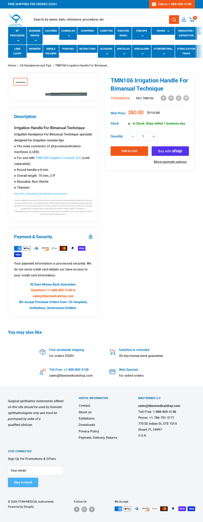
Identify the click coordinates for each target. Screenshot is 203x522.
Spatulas (123, 48)
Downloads (87, 425)
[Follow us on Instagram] (84, 509)
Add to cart (129, 151)
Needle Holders (50, 51)
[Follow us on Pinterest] (92, 509)
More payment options (170, 162)
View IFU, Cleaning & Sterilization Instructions (40, 193)
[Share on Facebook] (163, 98)
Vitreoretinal (163, 48)
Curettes (106, 30)
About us (85, 412)
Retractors (87, 48)
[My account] (184, 19)
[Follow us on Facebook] (76, 509)
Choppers (87, 30)
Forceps (141, 30)
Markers (35, 48)
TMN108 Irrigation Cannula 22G (58, 158)
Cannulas (68, 30)
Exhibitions (87, 418)
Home (12, 65)
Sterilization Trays (186, 51)
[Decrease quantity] (132, 136)
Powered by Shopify (21, 506)
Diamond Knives (34, 33)
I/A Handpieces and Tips (35, 65)
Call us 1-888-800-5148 (175, 4)
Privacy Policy (89, 431)
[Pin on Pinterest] (171, 98)
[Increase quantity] (153, 136)
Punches (68, 48)
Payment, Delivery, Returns (98, 438)
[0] (191, 19)
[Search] (174, 19)
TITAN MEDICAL (120, 98)
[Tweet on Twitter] (178, 98)
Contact (84, 406)
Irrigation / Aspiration (186, 33)
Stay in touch (23, 482)
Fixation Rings (123, 33)
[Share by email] (186, 98)
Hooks (161, 30)
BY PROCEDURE (17, 33)
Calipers (51, 30)
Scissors (106, 48)
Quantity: (117, 136)
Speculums (141, 48)
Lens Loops (17, 51)
